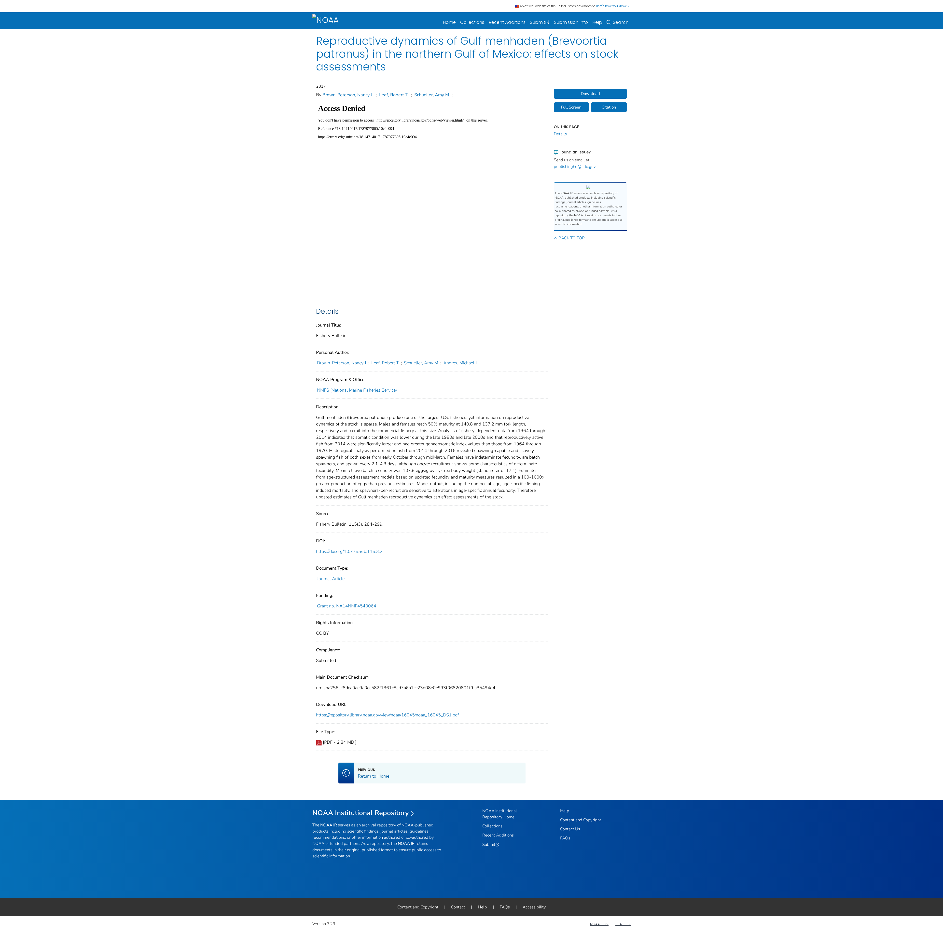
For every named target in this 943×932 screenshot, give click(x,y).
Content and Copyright (580, 820)
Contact (458, 907)
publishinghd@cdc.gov (575, 166)
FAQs (565, 838)
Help (597, 22)
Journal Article (331, 579)
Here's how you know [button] (611, 6)
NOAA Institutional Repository (360, 813)
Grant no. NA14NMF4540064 (346, 606)
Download (590, 93)
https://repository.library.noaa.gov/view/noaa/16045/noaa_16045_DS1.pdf (387, 715)
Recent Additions (507, 22)
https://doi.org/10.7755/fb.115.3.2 (349, 551)
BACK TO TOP (571, 238)
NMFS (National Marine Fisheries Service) (357, 390)
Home (449, 22)
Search (620, 22)
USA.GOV (623, 923)
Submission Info (571, 22)
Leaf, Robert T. (393, 95)
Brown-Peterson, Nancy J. (347, 95)
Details (560, 134)
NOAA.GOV (599, 923)
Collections (472, 22)
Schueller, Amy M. (432, 95)
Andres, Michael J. (460, 363)
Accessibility (534, 907)
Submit (537, 22)
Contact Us (570, 829)
